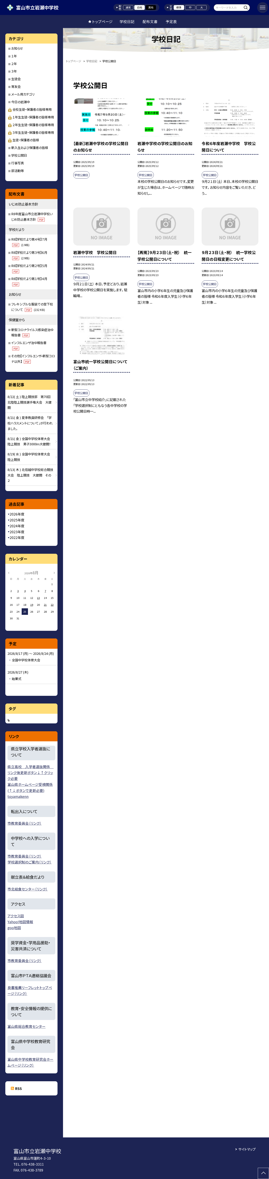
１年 (14, 56)
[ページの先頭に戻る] (263, 1173)
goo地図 (14, 927)
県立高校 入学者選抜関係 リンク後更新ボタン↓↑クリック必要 (30, 772)
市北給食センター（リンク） (27, 888)
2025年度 (17, 519)
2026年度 (17, 514)
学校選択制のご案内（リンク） (29, 861)
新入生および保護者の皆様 (29, 147)
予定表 (171, 21)
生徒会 (16, 78)
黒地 (150, 7)
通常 (128, 7)
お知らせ (17, 48)
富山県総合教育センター (26, 1026)
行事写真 (17, 163)
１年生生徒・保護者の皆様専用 (33, 117)
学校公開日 (19, 155)
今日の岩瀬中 (20, 102)
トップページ (102, 21)
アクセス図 (15, 915)
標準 (178, 7)
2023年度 (17, 531)
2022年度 (17, 537)
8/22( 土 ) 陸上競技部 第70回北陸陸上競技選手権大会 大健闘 (29, 402)
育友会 (16, 86)
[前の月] (8, 572)
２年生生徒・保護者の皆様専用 (33, 124)
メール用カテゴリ (22, 94)
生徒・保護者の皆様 (25, 140)
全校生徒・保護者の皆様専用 (32, 109)
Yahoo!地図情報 (20, 921)
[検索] (246, 7)
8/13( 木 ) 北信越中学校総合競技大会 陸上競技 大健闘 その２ (30, 475)
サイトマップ (246, 1149)
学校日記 (127, 21)
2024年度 (17, 525)
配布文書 (150, 21)
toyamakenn (18, 796)
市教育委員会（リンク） (24, 823)
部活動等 (17, 170)
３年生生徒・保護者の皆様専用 (33, 132)
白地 (139, 7)
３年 (14, 71)
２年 (14, 63)
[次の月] (54, 572)
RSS (18, 1088)
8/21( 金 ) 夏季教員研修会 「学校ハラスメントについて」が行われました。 (30, 423)
